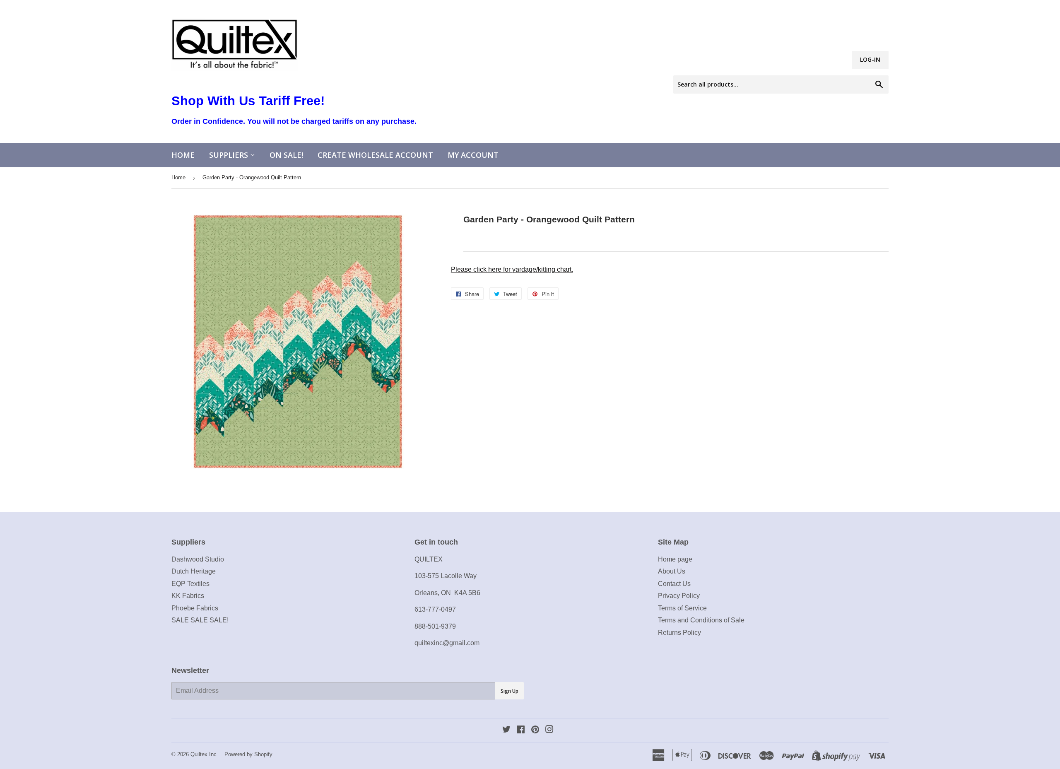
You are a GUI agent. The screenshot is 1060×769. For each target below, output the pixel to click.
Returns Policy (679, 632)
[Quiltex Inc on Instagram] (549, 730)
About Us (671, 571)
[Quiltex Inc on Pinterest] (535, 730)
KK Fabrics (187, 595)
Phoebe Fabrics (194, 608)
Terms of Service (682, 608)
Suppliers (229, 155)
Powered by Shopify (248, 754)
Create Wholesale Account (375, 155)
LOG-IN (870, 59)
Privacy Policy (679, 595)
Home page (675, 559)
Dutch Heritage (193, 571)
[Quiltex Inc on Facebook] (520, 730)
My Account (473, 155)
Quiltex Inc (203, 754)
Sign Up (509, 690)
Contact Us (674, 583)
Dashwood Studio (197, 559)
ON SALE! (286, 155)
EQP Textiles (190, 583)
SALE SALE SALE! (200, 620)
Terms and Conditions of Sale (701, 620)
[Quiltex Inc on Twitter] (506, 730)
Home (183, 155)
